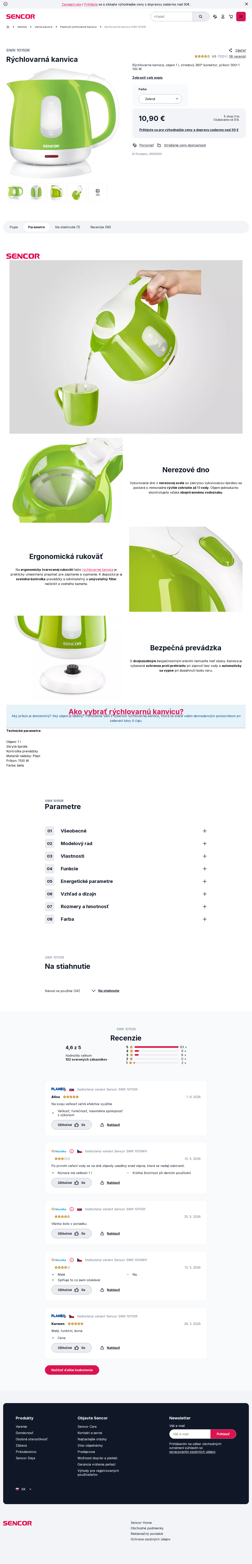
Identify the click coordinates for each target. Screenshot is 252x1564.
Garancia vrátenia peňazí (96, 1464)
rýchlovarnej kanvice (97, 570)
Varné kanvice (43, 26)
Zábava (21, 1445)
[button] (71, 1125)
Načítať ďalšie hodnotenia (72, 1370)
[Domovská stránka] (7, 26)
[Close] (246, 4)
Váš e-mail (177, 1426)
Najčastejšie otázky (92, 1439)
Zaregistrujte (71, 4)
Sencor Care (87, 1426)
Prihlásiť (223, 1434)
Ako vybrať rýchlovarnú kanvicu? (126, 711)
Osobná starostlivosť (31, 1439)
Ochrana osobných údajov (150, 1539)
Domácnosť (24, 1433)
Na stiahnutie (108, 991)
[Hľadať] (200, 16)
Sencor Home (141, 1523)
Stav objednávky (90, 1445)
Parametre (36, 227)
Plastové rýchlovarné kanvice (78, 26)
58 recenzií (237, 56)
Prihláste (91, 4)
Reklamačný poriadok (147, 1534)
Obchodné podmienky (147, 1528)
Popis (14, 227)
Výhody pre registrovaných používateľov (98, 1473)
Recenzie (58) (100, 227)
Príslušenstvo (26, 1452)
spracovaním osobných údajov (192, 1452)
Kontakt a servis (90, 1433)
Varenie (22, 26)
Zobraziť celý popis (147, 78)
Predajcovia (86, 1452)
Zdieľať (240, 50)
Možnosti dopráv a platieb (97, 1458)
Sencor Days (25, 1458)
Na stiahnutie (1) (67, 227)
